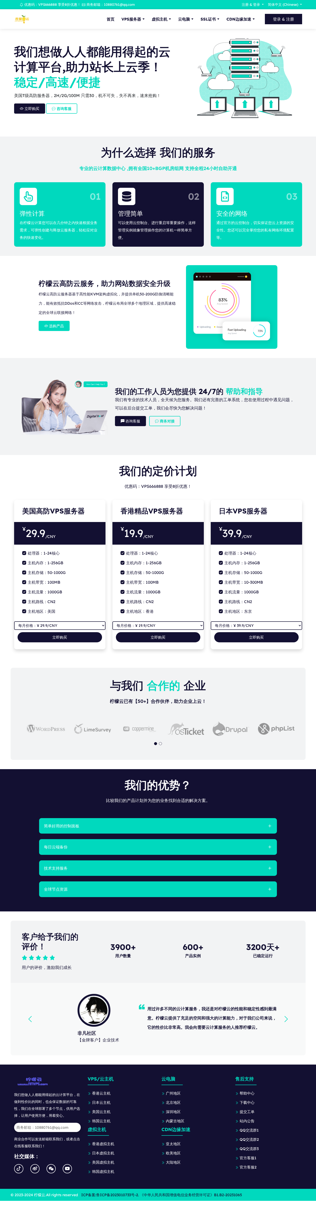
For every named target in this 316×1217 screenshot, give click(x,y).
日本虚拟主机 (103, 1153)
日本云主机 (101, 1102)
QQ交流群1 (249, 1130)
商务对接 (167, 421)
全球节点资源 (56, 889)
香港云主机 (101, 1093)
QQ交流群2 (249, 1139)
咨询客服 (63, 108)
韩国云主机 (101, 1121)
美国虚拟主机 (103, 1162)
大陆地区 (173, 1162)
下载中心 (247, 1102)
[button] (155, 743)
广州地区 (173, 1093)
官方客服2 (248, 1167)
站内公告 (247, 1121)
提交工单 (247, 1111)
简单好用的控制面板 (61, 825)
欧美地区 (173, 1153)
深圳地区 (173, 1111)
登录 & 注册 (283, 19)
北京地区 (173, 1102)
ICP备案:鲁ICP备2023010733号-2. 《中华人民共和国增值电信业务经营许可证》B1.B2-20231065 (161, 1195)
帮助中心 (247, 1093)
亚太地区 (173, 1143)
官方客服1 (248, 1158)
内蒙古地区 (175, 1121)
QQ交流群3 (249, 1148)
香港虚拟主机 (103, 1143)
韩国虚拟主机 (103, 1171)
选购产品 (56, 326)
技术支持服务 (56, 868)
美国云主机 (101, 1111)
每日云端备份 (56, 846)
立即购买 (31, 108)
